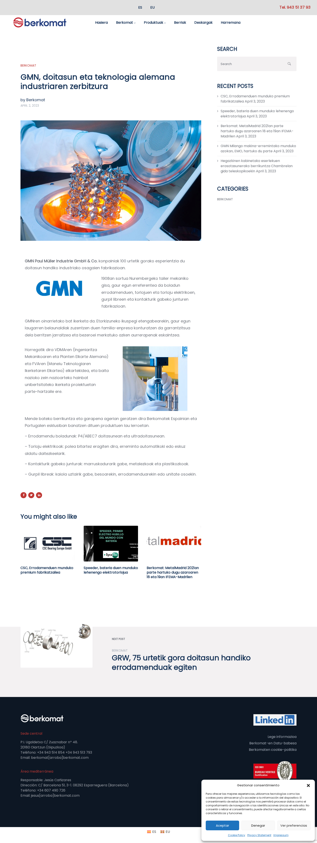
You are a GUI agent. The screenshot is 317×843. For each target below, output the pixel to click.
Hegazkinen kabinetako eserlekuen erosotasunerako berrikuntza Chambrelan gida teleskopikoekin (257, 166)
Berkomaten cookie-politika (273, 749)
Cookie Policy (236, 835)
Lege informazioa (282, 736)
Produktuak (153, 22)
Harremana (230, 22)
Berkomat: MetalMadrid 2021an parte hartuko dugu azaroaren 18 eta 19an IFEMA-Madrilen (173, 572)
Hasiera (101, 22)
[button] (308, 785)
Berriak (180, 22)
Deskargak (203, 22)
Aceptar (222, 825)
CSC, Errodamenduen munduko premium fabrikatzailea (46, 570)
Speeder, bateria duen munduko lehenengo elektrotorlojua (111, 570)
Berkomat (124, 22)
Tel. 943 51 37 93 (295, 7)
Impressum (281, 835)
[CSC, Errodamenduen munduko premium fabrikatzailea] (47, 543)
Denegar (258, 825)
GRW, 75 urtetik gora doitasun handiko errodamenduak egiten (181, 662)
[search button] (289, 64)
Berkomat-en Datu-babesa (273, 743)
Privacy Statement (259, 835)
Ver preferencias (293, 825)
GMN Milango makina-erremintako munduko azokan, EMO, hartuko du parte (258, 148)
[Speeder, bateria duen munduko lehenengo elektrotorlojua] (111, 543)
